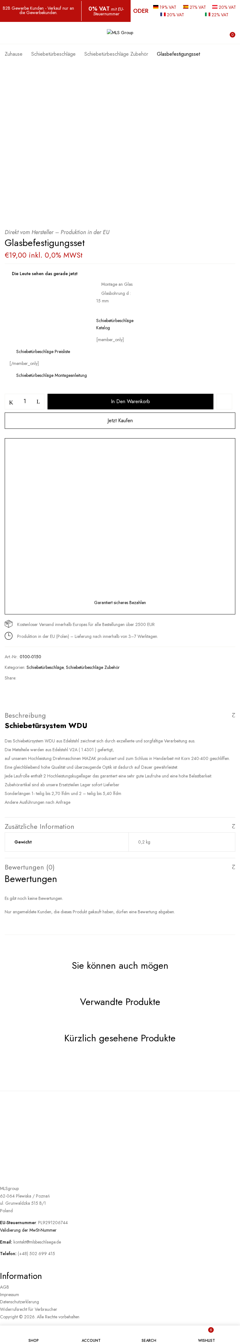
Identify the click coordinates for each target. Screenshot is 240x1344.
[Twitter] (36, 678)
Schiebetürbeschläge (53, 54)
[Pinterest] (58, 678)
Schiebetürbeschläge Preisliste (42, 351)
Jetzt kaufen (120, 420)
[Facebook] (25, 678)
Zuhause (13, 54)
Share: (10, 678)
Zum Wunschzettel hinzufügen (224, 401)
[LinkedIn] (47, 678)
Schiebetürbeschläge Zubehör (116, 54)
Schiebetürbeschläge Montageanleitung (51, 375)
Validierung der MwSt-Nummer (28, 1230)
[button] (230, 33)
